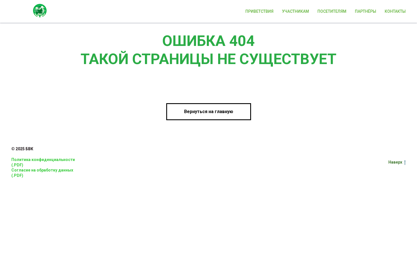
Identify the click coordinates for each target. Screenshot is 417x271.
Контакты (395, 11)
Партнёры (365, 11)
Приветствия (259, 11)
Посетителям (331, 11)
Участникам (295, 11)
